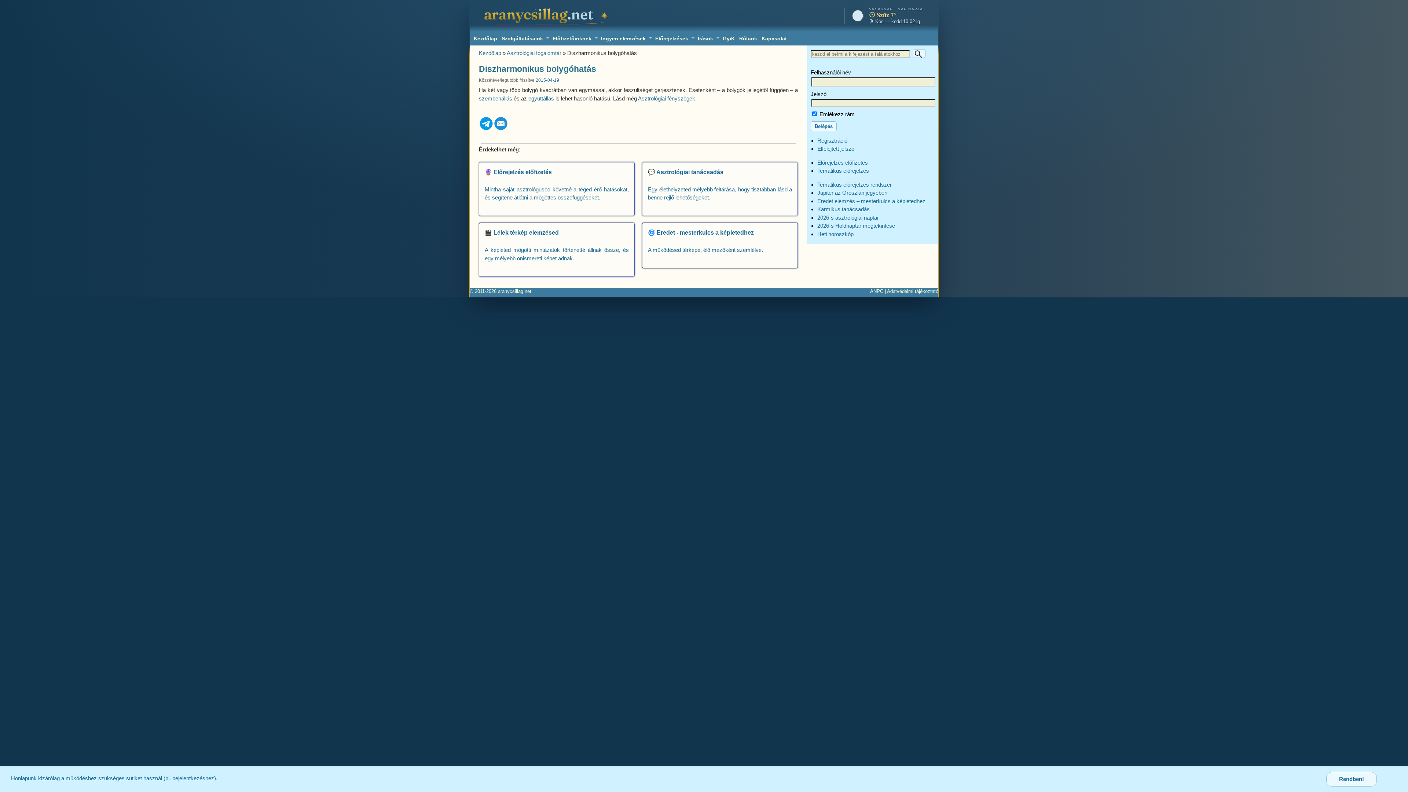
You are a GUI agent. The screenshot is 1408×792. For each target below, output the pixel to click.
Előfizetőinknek (572, 38)
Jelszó (818, 94)
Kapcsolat (774, 38)
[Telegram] (486, 129)
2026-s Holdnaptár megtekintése (856, 226)
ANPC (876, 291)
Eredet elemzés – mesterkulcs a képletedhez (871, 201)
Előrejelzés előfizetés (842, 163)
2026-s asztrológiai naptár (848, 217)
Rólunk (748, 38)
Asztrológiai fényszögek (666, 98)
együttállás (541, 98)
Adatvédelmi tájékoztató (912, 291)
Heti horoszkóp (835, 234)
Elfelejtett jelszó (835, 149)
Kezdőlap (485, 38)
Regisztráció (832, 141)
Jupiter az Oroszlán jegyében (852, 193)
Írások (705, 38)
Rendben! (1351, 779)
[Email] (501, 129)
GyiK (729, 38)
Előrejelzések (671, 38)
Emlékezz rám (836, 114)
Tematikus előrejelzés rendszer (854, 185)
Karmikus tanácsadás (843, 209)
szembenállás (495, 98)
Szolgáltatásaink (522, 38)
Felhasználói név (831, 72)
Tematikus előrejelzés (843, 171)
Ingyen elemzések (623, 38)
